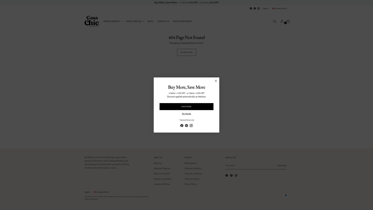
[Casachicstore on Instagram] (191, 126)
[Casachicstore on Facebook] (182, 126)
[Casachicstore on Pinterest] (186, 126)
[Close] (216, 81)
